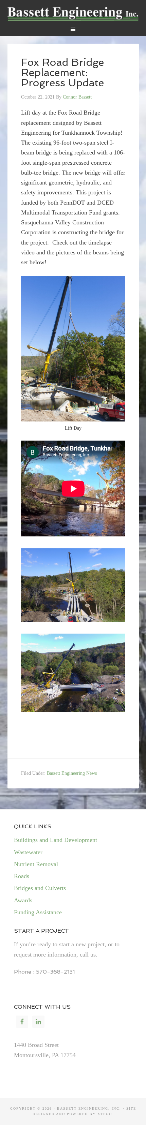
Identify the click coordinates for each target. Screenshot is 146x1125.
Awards (23, 900)
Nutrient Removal (36, 864)
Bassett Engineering (73, 13)
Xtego (104, 1114)
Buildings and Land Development (55, 840)
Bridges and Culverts (40, 888)
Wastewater (28, 852)
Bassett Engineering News (72, 773)
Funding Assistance (38, 912)
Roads (21, 876)
